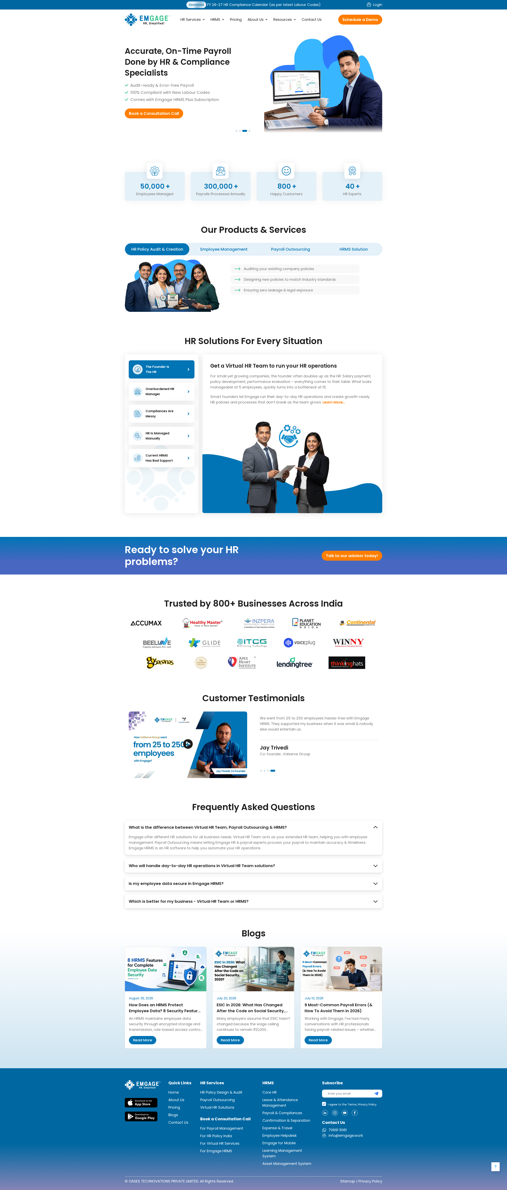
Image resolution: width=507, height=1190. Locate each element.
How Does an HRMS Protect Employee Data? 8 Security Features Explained (165, 1011)
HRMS (215, 19)
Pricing (236, 19)
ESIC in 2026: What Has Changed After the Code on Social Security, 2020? (251, 1011)
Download (196, 5)
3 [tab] (244, 131)
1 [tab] (236, 131)
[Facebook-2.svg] (355, 1113)
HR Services (190, 19)
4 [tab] (247, 131)
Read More (142, 1040)
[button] (192, 19)
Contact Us (312, 19)
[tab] (157, 249)
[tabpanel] (253, 81)
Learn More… (334, 402)
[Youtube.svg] (345, 1113)
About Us (256, 19)
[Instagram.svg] (335, 1113)
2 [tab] (240, 131)
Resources (282, 19)
